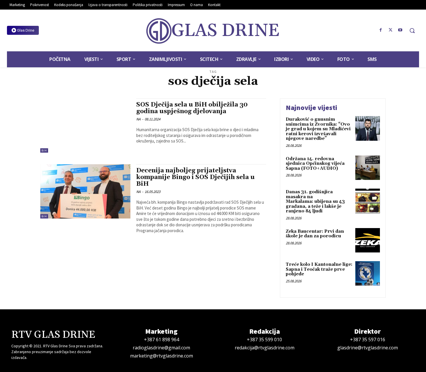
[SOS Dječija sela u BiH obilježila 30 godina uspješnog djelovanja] (85, 125)
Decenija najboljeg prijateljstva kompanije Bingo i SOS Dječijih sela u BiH (195, 177)
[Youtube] (400, 30)
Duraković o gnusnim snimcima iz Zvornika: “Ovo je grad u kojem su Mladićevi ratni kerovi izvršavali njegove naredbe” (318, 129)
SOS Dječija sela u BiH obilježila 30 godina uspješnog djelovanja (192, 108)
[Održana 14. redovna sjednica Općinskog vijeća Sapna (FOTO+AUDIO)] (367, 168)
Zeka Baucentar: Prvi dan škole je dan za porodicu (315, 234)
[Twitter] (390, 30)
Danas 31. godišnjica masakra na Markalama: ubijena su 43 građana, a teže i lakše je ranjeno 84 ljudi (315, 201)
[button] (412, 30)
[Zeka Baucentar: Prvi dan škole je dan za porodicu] (367, 240)
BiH (44, 150)
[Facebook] (380, 30)
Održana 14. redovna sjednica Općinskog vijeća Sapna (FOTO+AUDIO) (315, 163)
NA (138, 119)
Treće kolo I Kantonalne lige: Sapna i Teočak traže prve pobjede (319, 269)
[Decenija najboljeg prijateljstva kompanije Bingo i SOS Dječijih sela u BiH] (85, 191)
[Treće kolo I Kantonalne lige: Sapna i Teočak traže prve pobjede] (367, 273)
